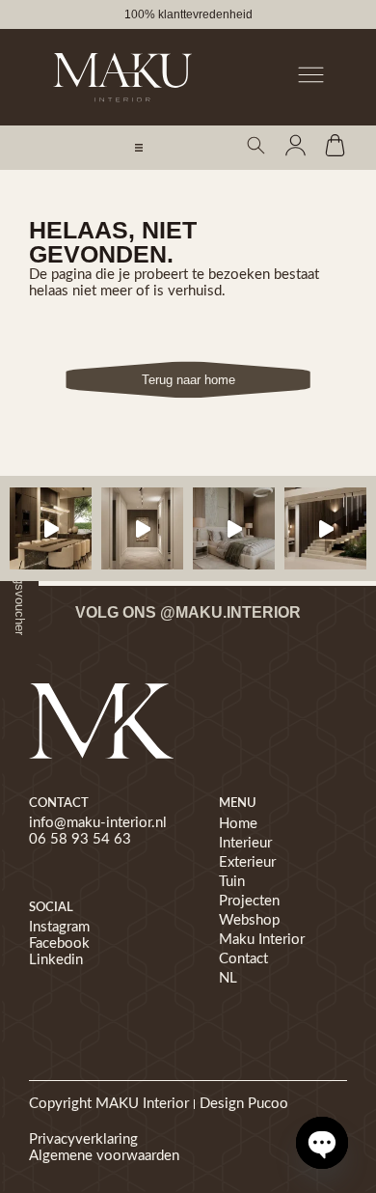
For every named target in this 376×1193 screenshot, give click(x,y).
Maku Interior (262, 939)
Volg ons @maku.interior (188, 612)
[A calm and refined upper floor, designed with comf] (142, 528)
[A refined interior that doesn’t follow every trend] (51, 528)
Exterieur (247, 862)
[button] (138, 147)
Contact (243, 959)
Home (238, 824)
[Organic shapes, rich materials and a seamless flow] (325, 528)
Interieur (245, 843)
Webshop (249, 920)
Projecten (249, 901)
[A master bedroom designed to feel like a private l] (234, 528)
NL (228, 978)
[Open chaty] (322, 1143)
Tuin (232, 881)
